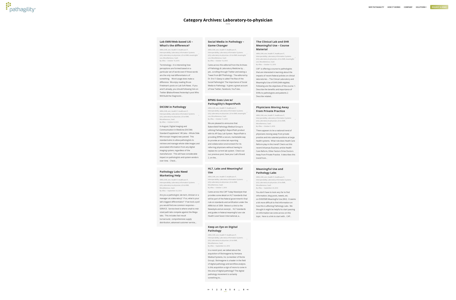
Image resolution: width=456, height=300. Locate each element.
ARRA (162, 50)
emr (169, 50)
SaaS (176, 58)
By (163, 61)
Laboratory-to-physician (171, 55)
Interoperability (165, 52)
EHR (165, 50)
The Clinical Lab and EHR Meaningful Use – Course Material (272, 45)
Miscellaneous (168, 58)
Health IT (174, 50)
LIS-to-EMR (185, 55)
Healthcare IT (183, 50)
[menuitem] (376, 7)
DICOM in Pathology (173, 107)
